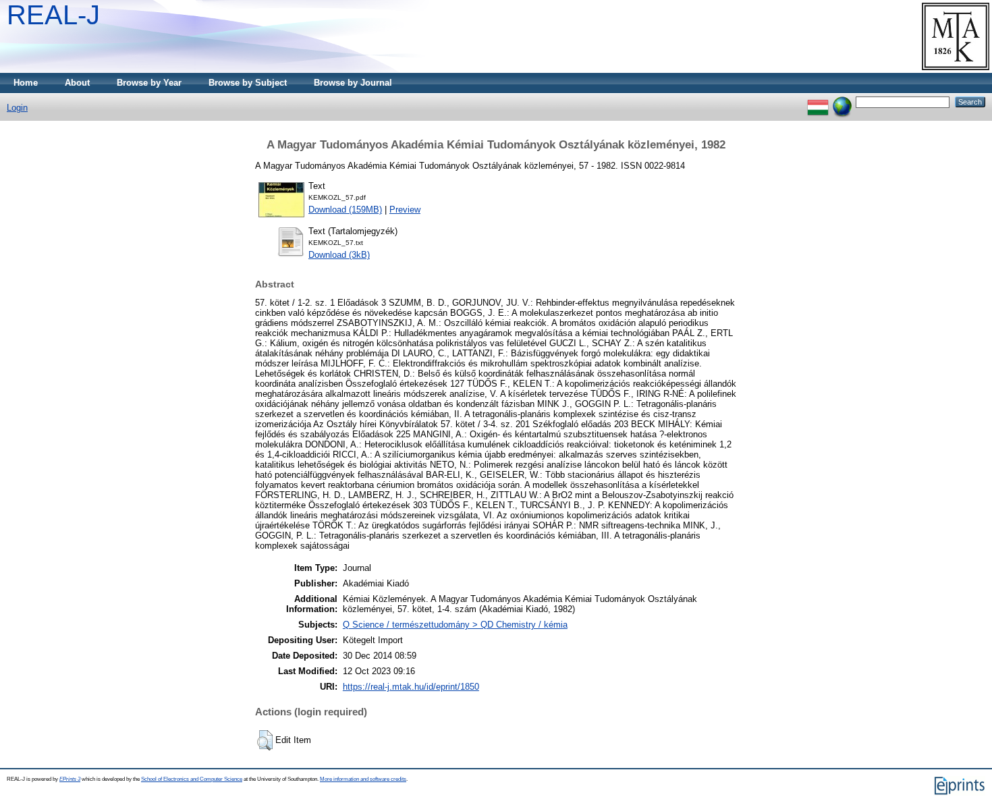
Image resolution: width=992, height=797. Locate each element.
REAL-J (53, 15)
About (77, 83)
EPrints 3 (69, 779)
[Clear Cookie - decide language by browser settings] (842, 102)
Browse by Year (149, 83)
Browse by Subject (248, 83)
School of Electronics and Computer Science (191, 779)
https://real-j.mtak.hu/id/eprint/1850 (411, 687)
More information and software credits (363, 779)
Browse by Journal (353, 83)
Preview (404, 209)
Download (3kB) (339, 255)
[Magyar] (818, 102)
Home (25, 83)
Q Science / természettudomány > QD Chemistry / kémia (455, 625)
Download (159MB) (345, 209)
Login (17, 108)
